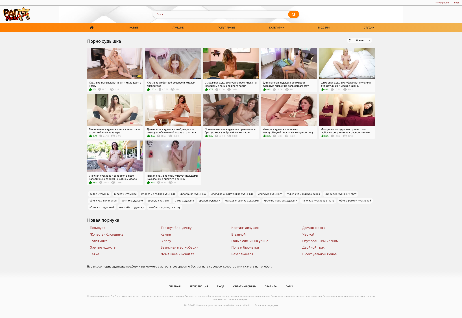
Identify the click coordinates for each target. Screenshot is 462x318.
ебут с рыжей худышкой (355, 200)
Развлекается (242, 254)
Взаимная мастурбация (179, 247)
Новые (133, 27)
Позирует (97, 228)
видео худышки (100, 193)
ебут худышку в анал (103, 200)
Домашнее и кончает (177, 254)
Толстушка (99, 241)
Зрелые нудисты (103, 247)
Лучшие (178, 27)
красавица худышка (193, 193)
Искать (293, 14)
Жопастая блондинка (106, 234)
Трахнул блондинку (176, 228)
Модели (324, 27)
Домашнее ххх (314, 228)
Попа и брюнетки (245, 247)
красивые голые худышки (158, 193)
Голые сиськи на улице (249, 241)
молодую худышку (270, 193)
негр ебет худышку (131, 207)
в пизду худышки (125, 193)
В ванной (238, 234)
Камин (166, 234)
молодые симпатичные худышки (232, 193)
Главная (91, 27)
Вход (456, 2)
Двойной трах (313, 247)
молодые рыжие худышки (242, 200)
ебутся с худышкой (102, 207)
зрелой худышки (209, 200)
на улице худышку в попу (318, 200)
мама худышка (184, 200)
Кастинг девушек (245, 228)
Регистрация (442, 2)
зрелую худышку (158, 200)
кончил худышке (132, 200)
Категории (276, 27)
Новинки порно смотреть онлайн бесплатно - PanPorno (225, 305)
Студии (369, 27)
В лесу (166, 241)
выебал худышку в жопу (164, 207)
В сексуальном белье (319, 254)
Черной (308, 234)
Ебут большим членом (320, 241)
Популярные (226, 27)
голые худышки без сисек (303, 193)
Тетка (94, 254)
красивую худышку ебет (340, 193)
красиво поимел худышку (280, 200)
